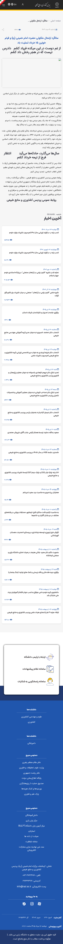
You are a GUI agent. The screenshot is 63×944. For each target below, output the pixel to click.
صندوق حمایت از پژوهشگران (31, 783)
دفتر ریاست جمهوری (31, 773)
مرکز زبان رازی (31, 820)
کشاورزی (31, 722)
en (15, 4)
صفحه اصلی (56, 21)
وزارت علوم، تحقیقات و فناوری (31, 767)
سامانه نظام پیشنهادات (34, 669)
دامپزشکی (31, 743)
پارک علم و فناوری (31, 794)
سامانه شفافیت (31, 841)
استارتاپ (31, 831)
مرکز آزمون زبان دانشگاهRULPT (31, 826)
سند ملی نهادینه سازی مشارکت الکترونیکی (31, 848)
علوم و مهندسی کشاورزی (31, 716)
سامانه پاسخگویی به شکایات (32, 681)
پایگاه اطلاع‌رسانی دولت (31, 778)
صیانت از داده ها (31, 836)
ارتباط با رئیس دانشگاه (35, 657)
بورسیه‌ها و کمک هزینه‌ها (32, 788)
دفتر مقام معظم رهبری (31, 762)
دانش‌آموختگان (31, 815)
